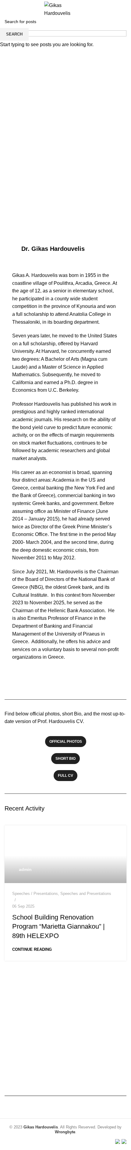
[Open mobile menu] (7, 9)
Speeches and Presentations (85, 893)
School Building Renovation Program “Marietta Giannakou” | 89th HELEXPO (58, 926)
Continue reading (32, 949)
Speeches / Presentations (35, 893)
